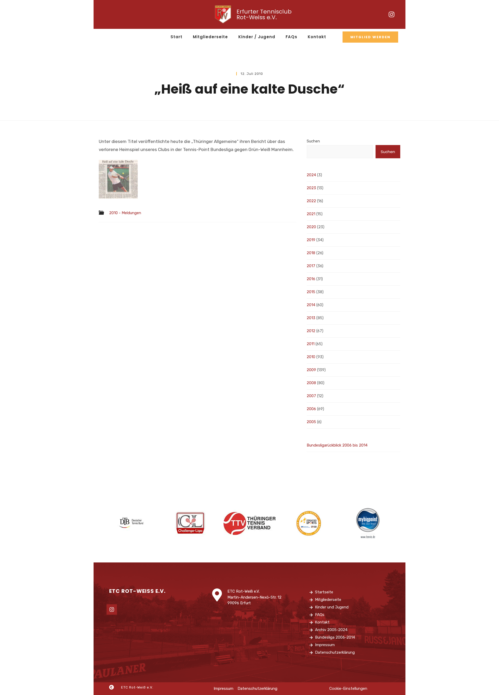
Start (176, 37)
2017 (311, 266)
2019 (311, 240)
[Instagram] (391, 14)
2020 (311, 227)
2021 (311, 214)
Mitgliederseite (210, 37)
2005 (311, 421)
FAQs (291, 37)
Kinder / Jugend (256, 37)
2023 (311, 188)
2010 (311, 357)
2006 (311, 408)
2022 (311, 201)
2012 (311, 331)
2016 (311, 279)
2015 (311, 292)
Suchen (313, 141)
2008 (311, 383)
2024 (311, 175)
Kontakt (317, 37)
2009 (311, 370)
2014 (311, 305)
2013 (311, 318)
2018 (311, 253)
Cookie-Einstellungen (348, 688)
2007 (311, 396)
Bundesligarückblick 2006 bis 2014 (337, 445)
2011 (310, 344)
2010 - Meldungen (125, 213)
